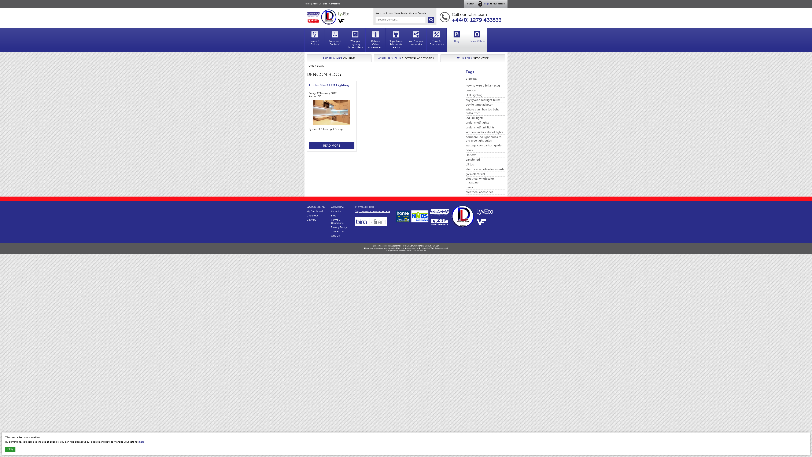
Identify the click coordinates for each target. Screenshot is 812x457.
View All (471, 78)
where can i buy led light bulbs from (482, 111)
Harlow (471, 155)
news (469, 150)
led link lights (474, 118)
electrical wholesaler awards (485, 169)
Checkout (312, 215)
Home (307, 4)
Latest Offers (477, 41)
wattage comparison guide (484, 145)
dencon (471, 90)
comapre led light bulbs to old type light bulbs (484, 138)
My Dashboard (315, 211)
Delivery (311, 219)
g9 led (470, 164)
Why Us (335, 235)
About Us (317, 4)
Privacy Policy (339, 227)
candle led (473, 159)
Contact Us (334, 4)
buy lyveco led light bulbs (483, 100)
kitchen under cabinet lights (484, 132)
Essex (469, 187)
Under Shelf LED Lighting (329, 85)
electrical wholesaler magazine (480, 180)
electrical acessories (479, 192)
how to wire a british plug (483, 85)
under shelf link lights (480, 127)
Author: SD (315, 96)
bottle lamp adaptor (479, 104)
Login (487, 4)
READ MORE (331, 145)
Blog (325, 4)
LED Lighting (474, 95)
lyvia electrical (475, 174)
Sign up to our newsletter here (372, 211)
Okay (10, 449)
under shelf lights (477, 122)
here (141, 441)
